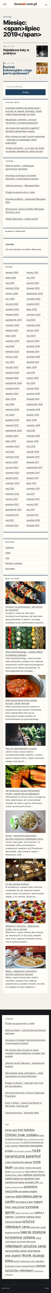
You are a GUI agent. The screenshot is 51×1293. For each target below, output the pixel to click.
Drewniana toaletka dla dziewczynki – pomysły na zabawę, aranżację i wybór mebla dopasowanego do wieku (23, 111)
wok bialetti (13, 1255)
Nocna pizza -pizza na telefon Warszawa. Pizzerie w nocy (24, 210)
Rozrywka (10, 568)
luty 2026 (9, 299)
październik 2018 (34, 404)
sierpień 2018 (32, 414)
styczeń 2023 (11, 467)
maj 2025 (9, 346)
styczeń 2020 (32, 341)
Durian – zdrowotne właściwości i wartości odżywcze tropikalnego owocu (24, 837)
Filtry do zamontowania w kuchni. (21, 748)
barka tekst (11, 1130)
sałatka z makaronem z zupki (24, 1213)
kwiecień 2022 (12, 494)
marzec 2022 (11, 499)
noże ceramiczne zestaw (18, 1162)
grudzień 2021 (12, 504)
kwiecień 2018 (33, 436)
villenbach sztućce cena (25, 1246)
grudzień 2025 (12, 309)
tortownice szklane (20, 1237)
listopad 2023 (12, 425)
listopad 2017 (32, 462)
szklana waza (33, 1216)
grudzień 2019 (33, 346)
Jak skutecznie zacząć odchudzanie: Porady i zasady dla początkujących (22, 792)
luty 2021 (30, 277)
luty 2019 (30, 383)
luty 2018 (30, 446)
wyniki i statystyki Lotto (24, 1261)
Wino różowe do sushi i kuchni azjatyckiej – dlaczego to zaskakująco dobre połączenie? (25, 139)
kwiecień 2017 (33, 499)
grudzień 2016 (33, 520)
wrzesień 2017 (33, 472)
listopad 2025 (12, 314)
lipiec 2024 (10, 399)
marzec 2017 (32, 504)
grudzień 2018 (33, 393)
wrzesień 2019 (33, 356)
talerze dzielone (33, 1232)
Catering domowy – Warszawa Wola (22, 185)
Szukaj (25, 92)
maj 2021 (9, 520)
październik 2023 (13, 430)
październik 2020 (34, 293)
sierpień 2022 (11, 478)
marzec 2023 (11, 462)
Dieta (7, 552)
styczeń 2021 (32, 283)
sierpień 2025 (11, 330)
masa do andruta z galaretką (23, 1151)
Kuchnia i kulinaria (13, 563)
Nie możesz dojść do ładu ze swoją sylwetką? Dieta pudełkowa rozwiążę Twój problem (25, 1053)
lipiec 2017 (31, 483)
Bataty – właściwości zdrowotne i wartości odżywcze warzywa (21, 973)
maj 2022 (9, 488)
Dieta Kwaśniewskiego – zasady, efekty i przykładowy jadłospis (24, 653)
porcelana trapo (24, 1202)
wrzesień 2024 (12, 388)
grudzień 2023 (12, 420)
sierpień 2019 (32, 362)
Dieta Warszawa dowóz (12, 1142)
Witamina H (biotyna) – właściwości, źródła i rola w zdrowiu (22, 927)
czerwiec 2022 (12, 483)
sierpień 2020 (32, 304)
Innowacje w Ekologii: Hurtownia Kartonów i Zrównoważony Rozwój (21, 177)
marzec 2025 (11, 356)
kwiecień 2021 (12, 525)
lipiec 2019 (31, 367)
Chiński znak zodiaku (21, 1135)
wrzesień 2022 (12, 472)
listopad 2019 (32, 351)
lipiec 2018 (31, 420)
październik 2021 (13, 509)
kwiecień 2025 (12, 351)
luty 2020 (31, 335)
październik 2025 (13, 320)
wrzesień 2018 (33, 409)
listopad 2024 (12, 378)
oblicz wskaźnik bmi (18, 1172)
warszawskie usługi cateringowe (22, 1250)
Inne (4, 46)
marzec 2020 (32, 330)
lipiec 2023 (10, 441)
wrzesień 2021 (12, 515)
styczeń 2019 (32, 388)
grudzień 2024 (12, 372)
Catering (9, 547)
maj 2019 (30, 372)
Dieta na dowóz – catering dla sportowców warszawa (19, 167)
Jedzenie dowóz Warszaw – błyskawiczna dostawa (24, 1065)
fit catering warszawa (30, 1142)
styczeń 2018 (32, 451)
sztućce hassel (13, 1221)
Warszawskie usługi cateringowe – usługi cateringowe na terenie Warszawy (24, 1074)
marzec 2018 (32, 441)
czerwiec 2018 (33, 425)
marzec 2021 (32, 272)
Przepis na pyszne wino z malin (20, 192)
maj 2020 (30, 320)
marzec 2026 (11, 293)
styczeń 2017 (32, 515)
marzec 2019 (32, 378)
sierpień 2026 (11, 272)
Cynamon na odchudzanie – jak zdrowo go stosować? (24, 608)
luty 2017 (30, 509)
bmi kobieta (26, 1130)
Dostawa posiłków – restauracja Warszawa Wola (25, 200)
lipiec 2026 (10, 277)
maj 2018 (30, 430)
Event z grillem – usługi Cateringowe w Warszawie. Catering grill (23, 1104)
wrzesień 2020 (33, 299)
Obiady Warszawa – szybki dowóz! (21, 219)
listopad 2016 (32, 525)
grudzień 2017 (33, 457)
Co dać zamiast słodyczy (17, 884)
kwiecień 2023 (12, 457)
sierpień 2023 (11, 436)
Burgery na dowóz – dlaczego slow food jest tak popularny (24, 1084)
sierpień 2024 (11, 393)
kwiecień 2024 (12, 409)
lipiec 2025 (10, 335)
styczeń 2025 (11, 367)
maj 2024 (9, 404)
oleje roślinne (31, 1171)
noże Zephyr (19, 1168)
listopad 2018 (32, 399)
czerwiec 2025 (12, 341)
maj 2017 (30, 494)
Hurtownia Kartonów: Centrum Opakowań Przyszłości (24, 1094)
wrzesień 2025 (12, 325)
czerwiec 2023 (12, 446)
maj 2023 (9, 451)
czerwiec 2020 (33, 314)
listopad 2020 (33, 288)
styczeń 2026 (11, 304)
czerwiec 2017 (33, 488)
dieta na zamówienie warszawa (34, 1139)
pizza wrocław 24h (28, 1182)
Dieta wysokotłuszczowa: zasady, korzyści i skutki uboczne (21, 702)
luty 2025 (9, 362)
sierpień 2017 (32, 478)
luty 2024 (9, 414)
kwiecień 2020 (33, 325)
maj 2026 (9, 283)
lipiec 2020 (31, 309)
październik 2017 (34, 467)
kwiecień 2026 (12, 288)
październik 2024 (13, 383)
